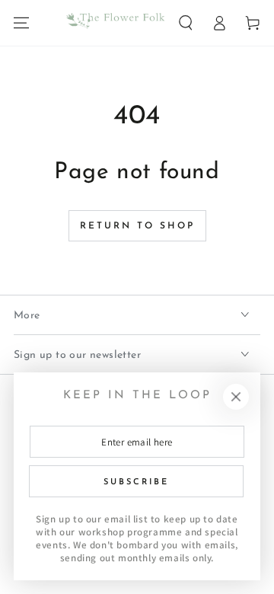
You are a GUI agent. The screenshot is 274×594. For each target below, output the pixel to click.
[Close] (236, 397)
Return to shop (137, 226)
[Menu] (21, 23)
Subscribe (136, 482)
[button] (185, 23)
